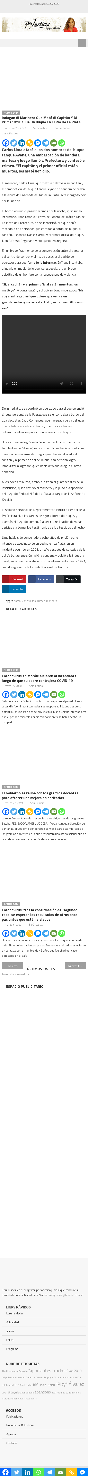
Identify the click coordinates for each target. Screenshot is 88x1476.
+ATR (34, 1398)
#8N (71, 1371)
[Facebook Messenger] (37, 143)
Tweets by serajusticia (15, 974)
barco (17, 601)
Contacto (11, 1443)
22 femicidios (73, 1392)
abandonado (27, 1392)
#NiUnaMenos (9, 1398)
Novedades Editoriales (20, 1425)
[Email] (53, 143)
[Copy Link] (29, 143)
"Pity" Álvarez (69, 1384)
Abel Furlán (26, 1385)
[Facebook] (5, 143)
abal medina (58, 1392)
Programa (12, 1349)
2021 (5, 1392)
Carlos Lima (29, 601)
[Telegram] (45, 143)
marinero (51, 601)
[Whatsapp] (61, 143)
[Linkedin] (21, 143)
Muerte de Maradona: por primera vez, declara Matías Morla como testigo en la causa (15, 966)
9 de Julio (14, 1392)
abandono (43, 1392)
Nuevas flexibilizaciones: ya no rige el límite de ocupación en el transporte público (77, 966)
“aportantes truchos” (48, 1370)
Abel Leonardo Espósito (15, 1371)
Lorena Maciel (14, 1313)
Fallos (10, 1340)
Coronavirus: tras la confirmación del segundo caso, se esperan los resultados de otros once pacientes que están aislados (39, 914)
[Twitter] (13, 143)
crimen (41, 601)
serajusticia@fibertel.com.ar (66, 1295)
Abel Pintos (24, 1398)
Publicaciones (14, 1416)
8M (35, 1384)
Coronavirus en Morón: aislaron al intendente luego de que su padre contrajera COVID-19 (39, 678)
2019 (77, 1370)
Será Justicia (40, 128)
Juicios (10, 1331)
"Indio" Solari (47, 1385)
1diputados (8, 1377)
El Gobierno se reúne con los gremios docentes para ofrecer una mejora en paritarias (40, 795)
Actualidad (11, 113)
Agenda (11, 1434)
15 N (16, 1385)
